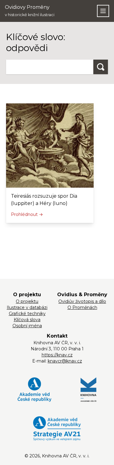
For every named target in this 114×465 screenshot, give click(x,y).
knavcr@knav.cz (65, 361)
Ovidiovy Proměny (29, 10)
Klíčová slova (27, 319)
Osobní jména (27, 325)
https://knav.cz (57, 355)
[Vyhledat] (100, 67)
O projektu (27, 301)
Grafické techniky (27, 313)
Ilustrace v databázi (27, 307)
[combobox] (49, 67)
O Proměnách (82, 307)
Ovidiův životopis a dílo (82, 301)
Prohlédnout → (27, 214)
